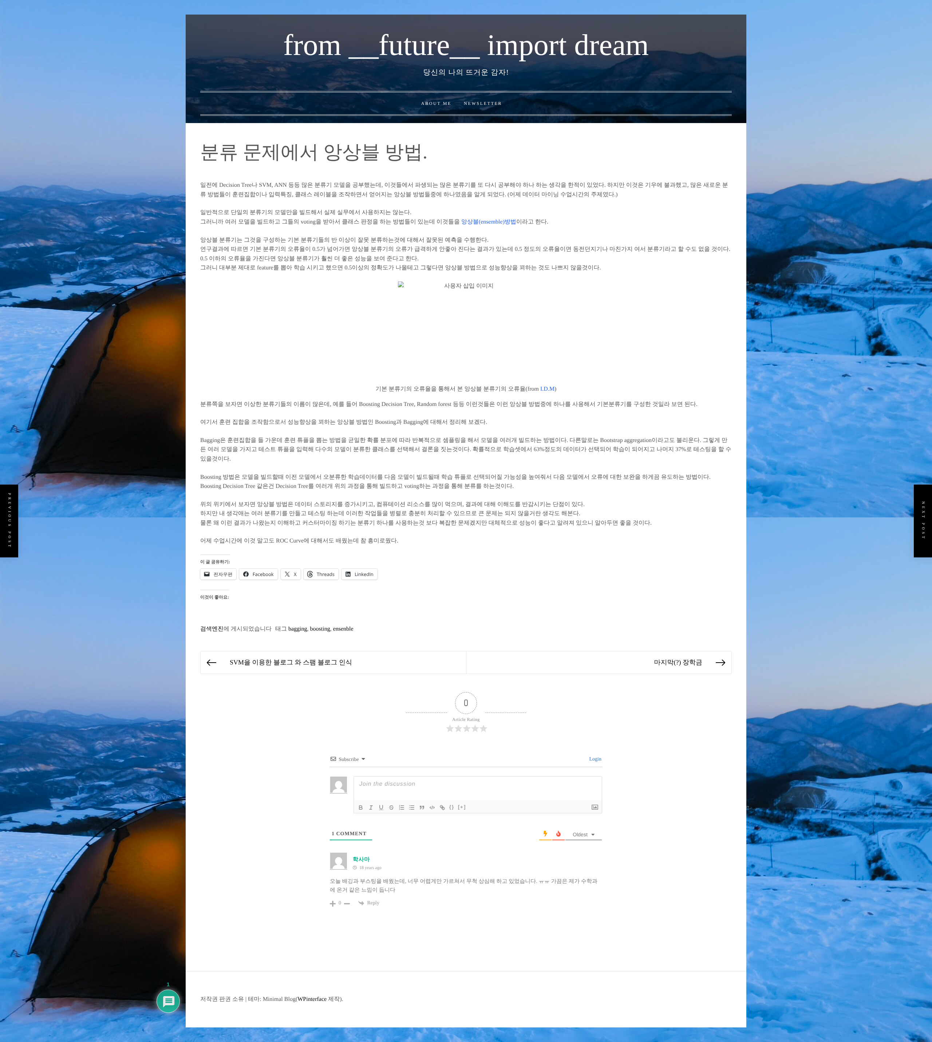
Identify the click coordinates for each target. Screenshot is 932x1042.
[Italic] (371, 807)
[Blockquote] (422, 807)
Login (594, 759)
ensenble (343, 629)
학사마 (361, 860)
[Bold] (361, 807)
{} (451, 807)
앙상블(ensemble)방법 (488, 222)
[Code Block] (432, 807)
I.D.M (547, 389)
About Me (436, 103)
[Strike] (391, 807)
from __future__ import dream (466, 45)
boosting (320, 629)
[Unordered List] (412, 807)
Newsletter (483, 103)
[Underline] (381, 807)
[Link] (442, 807)
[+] (462, 807)
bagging (297, 629)
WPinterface (312, 999)
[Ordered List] (401, 807)
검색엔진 (212, 629)
